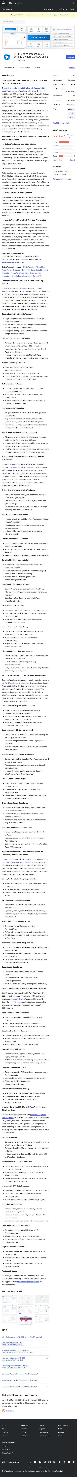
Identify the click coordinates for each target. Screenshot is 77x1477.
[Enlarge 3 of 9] (14, 1317)
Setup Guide (35, 270)
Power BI (71, 113)
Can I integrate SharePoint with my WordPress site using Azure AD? (15, 1367)
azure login (71, 109)
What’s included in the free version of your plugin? (20, 1380)
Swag (61, 1436)
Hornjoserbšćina (13, 1462)
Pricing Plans (41, 267)
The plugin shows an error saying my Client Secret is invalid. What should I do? (17, 1351)
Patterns (24, 1436)
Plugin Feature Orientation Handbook (15, 270)
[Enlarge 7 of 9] (47, 1298)
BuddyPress (7, 1453)
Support (42, 1429)
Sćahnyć (71, 57)
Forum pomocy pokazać (62, 179)
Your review (57, 160)
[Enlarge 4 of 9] (30, 1298)
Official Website (28, 267)
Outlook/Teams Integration (21, 276)
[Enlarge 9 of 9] (47, 1317)
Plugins (23, 1432)
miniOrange (21, 60)
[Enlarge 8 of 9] (47, 1308)
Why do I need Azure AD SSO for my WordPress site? (22, 1337)
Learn (42, 1425)
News (4, 1429)
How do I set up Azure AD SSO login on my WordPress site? (13, 1359)
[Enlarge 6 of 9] (30, 1319)
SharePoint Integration (20, 273)
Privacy (5, 1436)
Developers (44, 1432)
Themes (24, 1429)
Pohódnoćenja (24, 68)
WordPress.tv (45, 1436)
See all (72, 160)
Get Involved (63, 1425)
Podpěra (72, 68)
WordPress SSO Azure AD (17, 288)
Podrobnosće (9, 68)
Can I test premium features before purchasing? (19, 1387)
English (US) (71, 104)
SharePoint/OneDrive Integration (23, 467)
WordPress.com (9, 1442)
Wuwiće (37, 68)
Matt (5, 1446)
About (4, 1425)
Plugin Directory (7, 9)
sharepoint (71, 117)
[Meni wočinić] (74, 3)
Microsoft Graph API (18, 999)
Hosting (5, 1432)
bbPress (6, 1450)
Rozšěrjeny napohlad (61, 123)
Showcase (24, 1425)
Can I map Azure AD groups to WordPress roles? (20, 1374)
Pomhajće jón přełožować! (59, 15)
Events (60, 1429)
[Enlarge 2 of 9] (14, 1308)
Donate (62, 1432)
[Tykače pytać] (23, 22)
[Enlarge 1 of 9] (14, 1298)
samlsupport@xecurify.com (13, 262)
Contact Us (37, 276)
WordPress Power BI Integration (17, 683)
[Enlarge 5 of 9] (30, 1309)
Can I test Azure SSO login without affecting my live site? (13, 1344)
